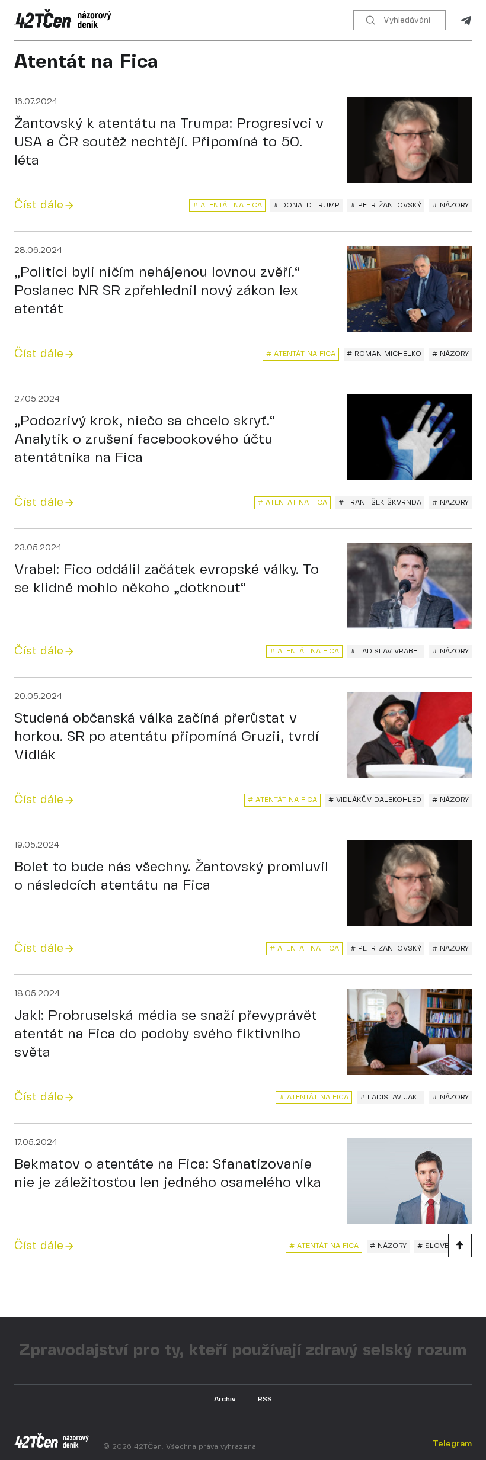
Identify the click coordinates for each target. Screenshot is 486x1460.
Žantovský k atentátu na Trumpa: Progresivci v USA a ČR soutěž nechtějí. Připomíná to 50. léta (169, 142)
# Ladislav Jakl (390, 1097)
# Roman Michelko (384, 354)
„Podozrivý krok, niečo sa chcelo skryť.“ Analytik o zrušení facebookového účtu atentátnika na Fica (144, 440)
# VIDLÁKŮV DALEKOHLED (374, 800)
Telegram (466, 20)
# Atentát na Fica (227, 205)
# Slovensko (443, 1246)
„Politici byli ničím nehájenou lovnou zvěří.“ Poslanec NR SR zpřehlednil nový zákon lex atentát (157, 291)
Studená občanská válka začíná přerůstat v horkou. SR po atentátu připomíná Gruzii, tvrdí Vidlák (166, 737)
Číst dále (38, 205)
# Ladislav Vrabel (385, 651)
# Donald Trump (306, 205)
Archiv (225, 1399)
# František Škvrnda (379, 502)
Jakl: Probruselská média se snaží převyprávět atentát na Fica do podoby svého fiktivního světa (165, 1034)
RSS (265, 1399)
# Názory (450, 205)
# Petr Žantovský (385, 205)
